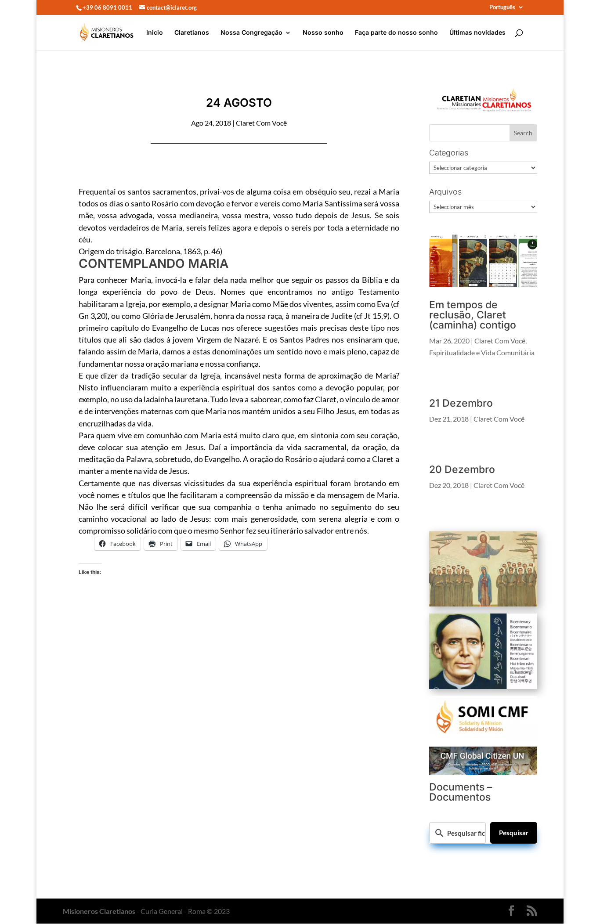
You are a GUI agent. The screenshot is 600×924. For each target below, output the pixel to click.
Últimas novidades (477, 32)
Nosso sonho (323, 32)
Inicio (154, 32)
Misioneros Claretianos (99, 911)
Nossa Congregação (251, 32)
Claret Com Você (261, 123)
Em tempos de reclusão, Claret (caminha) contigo (472, 315)
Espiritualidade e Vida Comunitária (482, 352)
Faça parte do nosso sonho (396, 32)
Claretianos (191, 32)
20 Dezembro (462, 469)
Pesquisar (513, 833)
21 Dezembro (461, 403)
